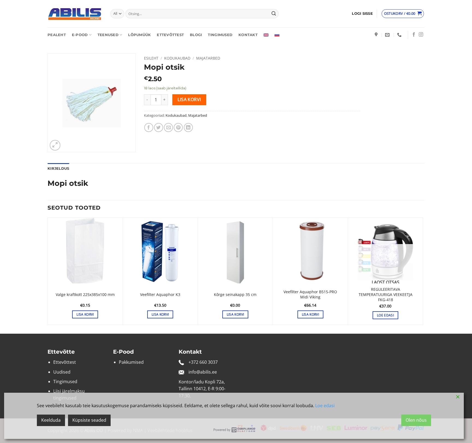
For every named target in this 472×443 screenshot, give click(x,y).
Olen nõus (416, 420)
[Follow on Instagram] (421, 34)
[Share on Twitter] (158, 127)
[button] (362, 14)
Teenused (108, 35)
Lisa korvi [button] (85, 314)
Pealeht (57, 35)
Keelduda (51, 420)
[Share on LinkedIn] (188, 127)
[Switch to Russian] (277, 35)
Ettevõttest (170, 35)
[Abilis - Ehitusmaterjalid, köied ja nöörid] (75, 13)
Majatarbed (208, 58)
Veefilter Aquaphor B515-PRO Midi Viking (310, 294)
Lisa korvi (189, 99)
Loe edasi (385, 315)
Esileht (151, 58)
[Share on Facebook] (148, 127)
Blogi (196, 35)
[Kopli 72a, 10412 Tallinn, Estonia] (377, 35)
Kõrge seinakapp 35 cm (235, 294)
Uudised (61, 372)
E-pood (80, 35)
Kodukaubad (177, 58)
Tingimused (220, 35)
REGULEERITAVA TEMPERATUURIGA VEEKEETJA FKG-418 (385, 294)
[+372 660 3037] (400, 35)
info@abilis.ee (202, 372)
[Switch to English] (266, 35)
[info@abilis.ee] (388, 35)
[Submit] (273, 13)
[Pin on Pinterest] (178, 127)
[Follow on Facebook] (414, 34)
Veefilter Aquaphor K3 (160, 294)
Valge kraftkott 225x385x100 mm (85, 294)
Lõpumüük (139, 35)
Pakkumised (131, 362)
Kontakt (248, 35)
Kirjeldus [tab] (58, 168)
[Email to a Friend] (168, 127)
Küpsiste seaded (89, 420)
